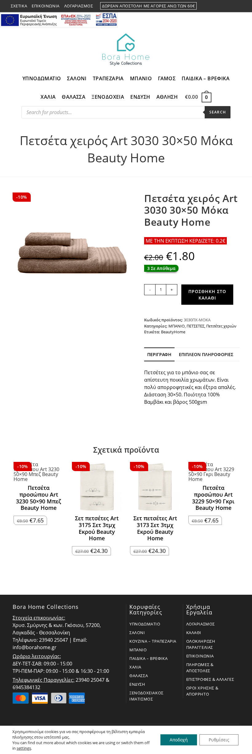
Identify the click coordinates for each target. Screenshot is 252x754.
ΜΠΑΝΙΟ (176, 326)
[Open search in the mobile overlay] (126, 113)
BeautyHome (173, 332)
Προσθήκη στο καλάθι (207, 294)
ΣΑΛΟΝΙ (137, 632)
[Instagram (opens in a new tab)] (232, 6)
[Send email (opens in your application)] (238, 6)
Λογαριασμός (78, 6)
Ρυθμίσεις (219, 740)
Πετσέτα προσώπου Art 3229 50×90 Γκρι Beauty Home (213, 498)
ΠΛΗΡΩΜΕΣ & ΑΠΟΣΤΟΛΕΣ (200, 667)
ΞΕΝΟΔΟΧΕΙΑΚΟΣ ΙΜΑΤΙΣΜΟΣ (146, 696)
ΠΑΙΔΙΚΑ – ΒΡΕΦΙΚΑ (148, 658)
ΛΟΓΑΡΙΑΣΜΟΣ (200, 624)
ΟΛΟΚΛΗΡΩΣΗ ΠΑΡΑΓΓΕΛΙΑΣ (200, 644)
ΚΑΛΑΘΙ (194, 632)
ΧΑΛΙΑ (135, 667)
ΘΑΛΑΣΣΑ (138, 675)
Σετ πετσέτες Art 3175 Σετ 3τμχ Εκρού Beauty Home (97, 528)
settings (24, 748)
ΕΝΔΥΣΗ (137, 684)
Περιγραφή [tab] (159, 354)
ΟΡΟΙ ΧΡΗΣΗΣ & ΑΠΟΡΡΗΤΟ (202, 691)
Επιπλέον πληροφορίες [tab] (206, 354)
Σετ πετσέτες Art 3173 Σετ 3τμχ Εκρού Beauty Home (155, 528)
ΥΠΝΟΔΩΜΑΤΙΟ (144, 624)
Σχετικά (19, 6)
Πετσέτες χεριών (221, 326)
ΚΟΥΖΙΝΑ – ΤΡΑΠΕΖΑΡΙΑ (152, 641)
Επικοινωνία (46, 6)
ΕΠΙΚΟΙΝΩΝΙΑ (200, 656)
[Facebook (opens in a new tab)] (224, 6)
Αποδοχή (179, 740)
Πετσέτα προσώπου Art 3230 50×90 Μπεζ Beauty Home (38, 498)
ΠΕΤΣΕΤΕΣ (195, 326)
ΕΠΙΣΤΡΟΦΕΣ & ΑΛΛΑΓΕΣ (210, 679)
